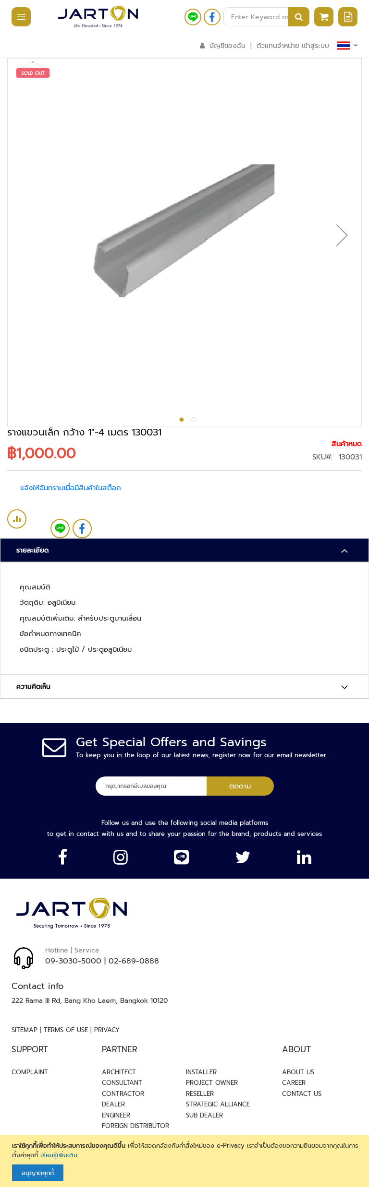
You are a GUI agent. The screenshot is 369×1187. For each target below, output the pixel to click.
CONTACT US (301, 1093)
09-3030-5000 (73, 961)
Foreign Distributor (135, 1125)
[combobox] (266, 16)
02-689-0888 (134, 961)
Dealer (113, 1104)
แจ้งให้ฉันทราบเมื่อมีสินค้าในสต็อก (70, 487)
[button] (342, 235)
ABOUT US (298, 1072)
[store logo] (98, 16)
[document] (185, 1161)
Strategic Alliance (218, 1104)
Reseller (200, 1093)
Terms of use (66, 1029)
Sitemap (24, 1029)
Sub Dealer (204, 1115)
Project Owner (212, 1082)
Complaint (30, 1072)
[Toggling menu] (16, 17)
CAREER (294, 1082)
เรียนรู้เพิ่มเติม (58, 1155)
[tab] (184, 550)
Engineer (116, 1115)
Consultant (122, 1082)
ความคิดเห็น (33, 687)
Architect (119, 1072)
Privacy (107, 1029)
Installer (201, 1072)
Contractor (123, 1093)
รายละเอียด (32, 550)
